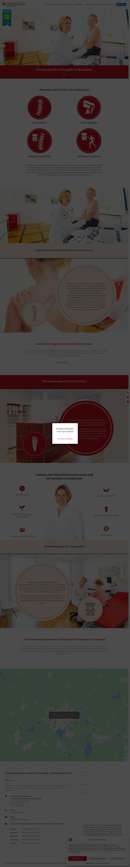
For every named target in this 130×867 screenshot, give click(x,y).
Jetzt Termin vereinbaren (65, 439)
